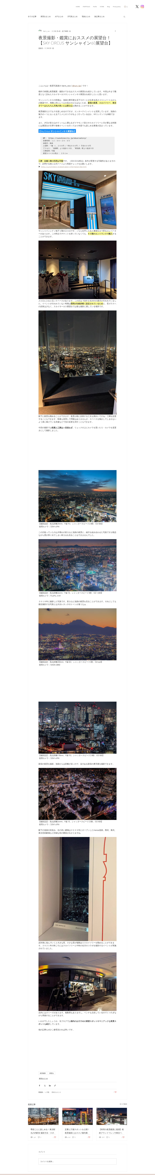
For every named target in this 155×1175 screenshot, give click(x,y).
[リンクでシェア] (55, 1086)
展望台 (51, 1073)
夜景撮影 (43, 1073)
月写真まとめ (72, 16)
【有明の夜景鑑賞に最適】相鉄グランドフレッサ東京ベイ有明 (111, 1130)
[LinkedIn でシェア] (50, 1086)
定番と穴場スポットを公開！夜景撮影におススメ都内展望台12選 (77, 1130)
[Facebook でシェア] (39, 1086)
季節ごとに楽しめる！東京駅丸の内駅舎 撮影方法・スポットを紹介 (43, 1130)
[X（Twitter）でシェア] (45, 1086)
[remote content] (77, 69)
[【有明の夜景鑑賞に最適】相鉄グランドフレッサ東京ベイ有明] (111, 1116)
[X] (137, 7)
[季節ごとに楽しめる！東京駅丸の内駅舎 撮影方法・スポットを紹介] (43, 1116)
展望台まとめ (46, 16)
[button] (86, 6)
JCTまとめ (59, 16)
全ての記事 (32, 16)
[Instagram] (142, 7)
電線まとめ (86, 16)
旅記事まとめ (99, 16)
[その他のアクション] (115, 31)
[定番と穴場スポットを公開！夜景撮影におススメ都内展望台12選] (77, 1116)
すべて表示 (123, 1104)
